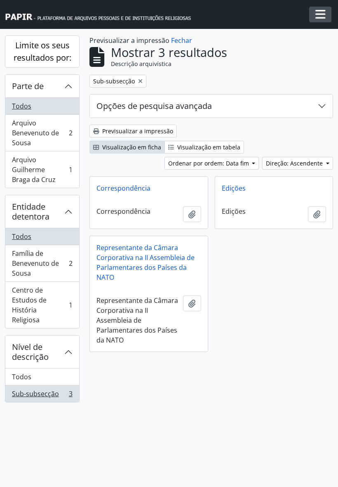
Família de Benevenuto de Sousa (42, 263)
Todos (21, 106)
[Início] (102, 14)
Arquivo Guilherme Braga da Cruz (42, 169)
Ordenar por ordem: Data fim (209, 163)
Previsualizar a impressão (137, 131)
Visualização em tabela (208, 147)
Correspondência (123, 188)
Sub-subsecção (42, 395)
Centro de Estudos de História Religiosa (42, 305)
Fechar (181, 40)
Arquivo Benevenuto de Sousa (42, 132)
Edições (234, 188)
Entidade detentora (30, 211)
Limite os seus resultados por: (42, 51)
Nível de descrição (30, 351)
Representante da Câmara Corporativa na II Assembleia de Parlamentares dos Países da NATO (145, 262)
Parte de (28, 86)
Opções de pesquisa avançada (154, 105)
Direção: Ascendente (295, 163)
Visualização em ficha (131, 147)
